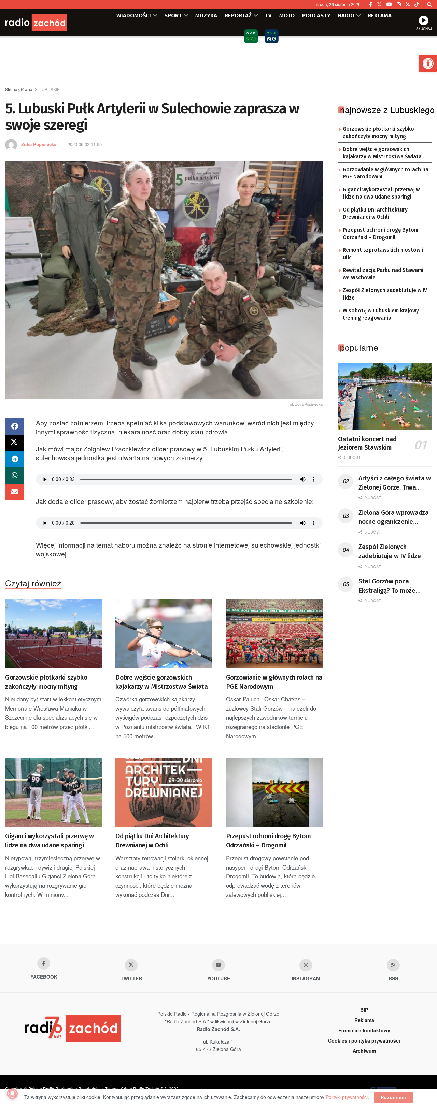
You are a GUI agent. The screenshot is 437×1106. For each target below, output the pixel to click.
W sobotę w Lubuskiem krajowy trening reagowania (381, 314)
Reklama (364, 1020)
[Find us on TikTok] (416, 4)
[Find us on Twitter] (379, 4)
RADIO (346, 15)
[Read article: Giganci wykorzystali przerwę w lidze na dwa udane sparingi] (53, 792)
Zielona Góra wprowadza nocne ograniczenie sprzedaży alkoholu (393, 517)
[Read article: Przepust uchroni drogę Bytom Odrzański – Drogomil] (274, 792)
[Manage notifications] (12, 1093)
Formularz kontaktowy (364, 1030)
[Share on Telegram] (14, 459)
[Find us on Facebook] (370, 4)
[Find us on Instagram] (399, 4)
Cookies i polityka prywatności (364, 1040)
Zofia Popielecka (38, 144)
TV (268, 15)
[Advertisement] (218, 61)
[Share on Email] (14, 492)
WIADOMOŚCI (133, 15)
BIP (364, 1009)
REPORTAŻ (238, 15)
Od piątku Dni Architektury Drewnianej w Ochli (152, 840)
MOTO (287, 15)
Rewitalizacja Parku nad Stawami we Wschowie (383, 274)
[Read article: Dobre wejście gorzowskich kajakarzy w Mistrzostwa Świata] (163, 633)
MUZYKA (206, 15)
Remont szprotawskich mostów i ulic (383, 254)
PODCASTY (316, 15)
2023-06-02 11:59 (85, 144)
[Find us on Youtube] (218, 965)
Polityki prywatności (347, 1097)
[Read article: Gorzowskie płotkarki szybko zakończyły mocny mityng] (53, 633)
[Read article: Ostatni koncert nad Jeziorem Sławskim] (385, 397)
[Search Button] (429, 4)
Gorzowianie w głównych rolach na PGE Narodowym (274, 681)
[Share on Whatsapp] (14, 475)
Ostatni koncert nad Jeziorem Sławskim (367, 443)
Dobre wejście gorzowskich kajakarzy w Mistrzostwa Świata (161, 681)
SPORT (173, 15)
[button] (428, 63)
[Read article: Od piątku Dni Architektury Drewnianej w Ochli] (163, 792)
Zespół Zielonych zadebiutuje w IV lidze (385, 294)
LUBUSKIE (49, 89)
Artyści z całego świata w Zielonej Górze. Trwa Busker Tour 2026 (394, 483)
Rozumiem (393, 1097)
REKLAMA (380, 15)
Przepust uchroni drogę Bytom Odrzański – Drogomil (268, 840)
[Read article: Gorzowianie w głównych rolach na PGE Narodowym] (274, 633)
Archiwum (364, 1050)
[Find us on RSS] (408, 4)
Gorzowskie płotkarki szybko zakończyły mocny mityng (46, 681)
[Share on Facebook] (14, 426)
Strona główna (18, 89)
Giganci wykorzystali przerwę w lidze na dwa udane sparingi (49, 840)
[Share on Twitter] (14, 443)
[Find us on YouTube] (389, 4)
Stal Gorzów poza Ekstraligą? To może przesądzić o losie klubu (392, 586)
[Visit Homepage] (46, 22)
